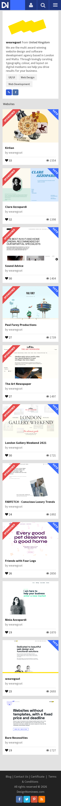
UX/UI (11, 77)
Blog (9, 776)
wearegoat (14, 42)
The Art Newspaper (18, 384)
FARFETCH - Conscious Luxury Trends (30, 502)
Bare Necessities (16, 738)
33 (10, 160)
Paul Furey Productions (20, 325)
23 (10, 691)
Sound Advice (14, 266)
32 (10, 219)
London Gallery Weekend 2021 (26, 443)
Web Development (19, 84)
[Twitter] (26, 799)
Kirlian (9, 148)
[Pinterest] (34, 799)
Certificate (37, 776)
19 (10, 632)
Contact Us (21, 776)
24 (10, 514)
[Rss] (41, 799)
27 (10, 337)
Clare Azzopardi (16, 207)
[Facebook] (19, 799)
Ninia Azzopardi (15, 620)
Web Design (27, 77)
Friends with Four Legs (20, 561)
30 (10, 278)
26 (10, 573)
